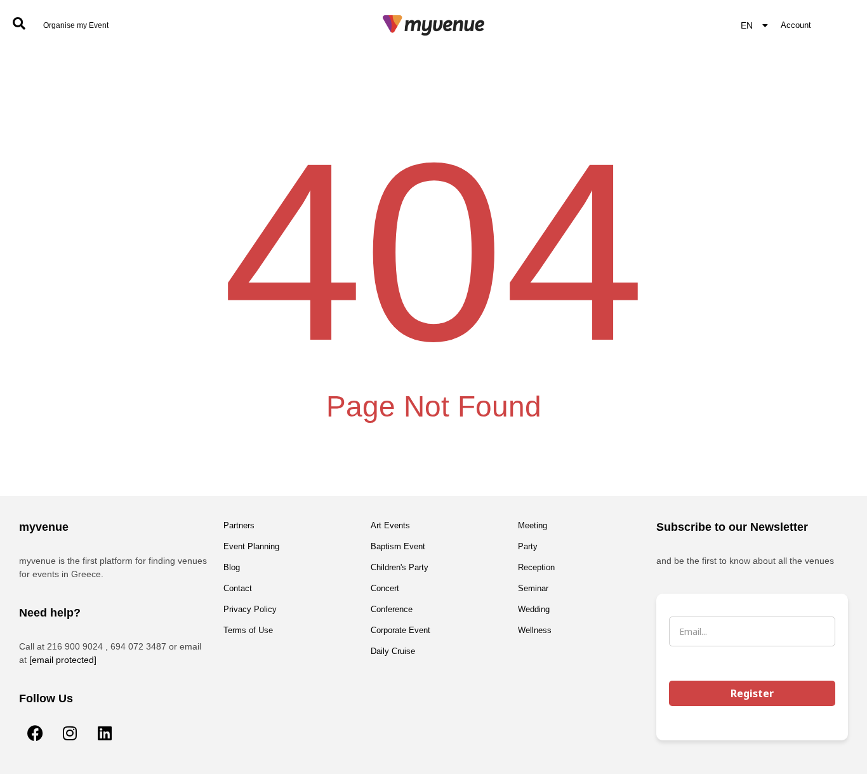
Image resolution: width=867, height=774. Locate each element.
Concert (385, 588)
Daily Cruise (393, 651)
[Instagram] (70, 733)
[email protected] (62, 660)
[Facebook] (35, 733)
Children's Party (399, 567)
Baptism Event (398, 546)
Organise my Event (76, 25)
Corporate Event (400, 630)
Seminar (533, 588)
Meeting (532, 525)
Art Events (390, 525)
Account (796, 25)
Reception (536, 567)
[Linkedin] (105, 733)
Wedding (534, 609)
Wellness (535, 630)
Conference (392, 609)
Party (528, 546)
